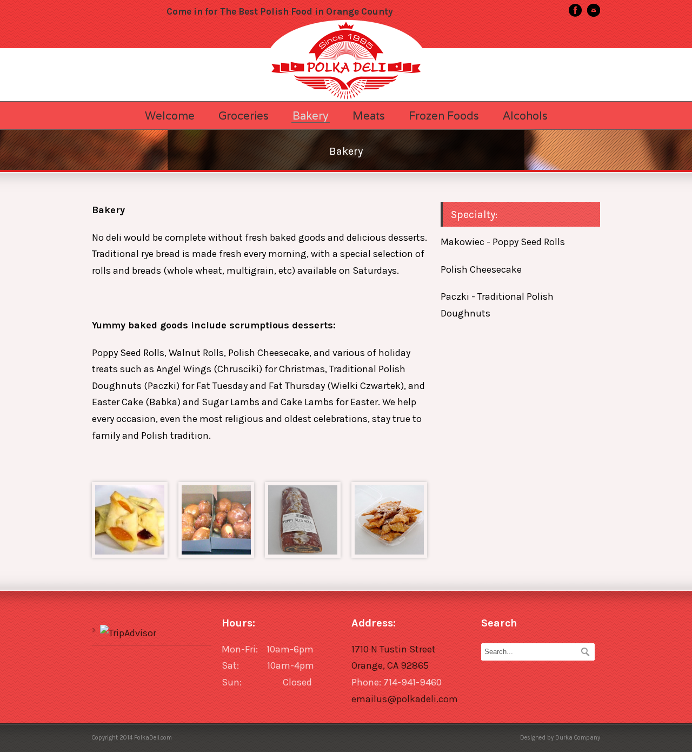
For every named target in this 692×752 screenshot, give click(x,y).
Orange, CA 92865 (390, 665)
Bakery (310, 116)
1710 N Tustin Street (393, 649)
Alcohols (525, 115)
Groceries (243, 115)
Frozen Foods (444, 115)
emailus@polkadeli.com (404, 699)
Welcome (170, 115)
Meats (368, 115)
